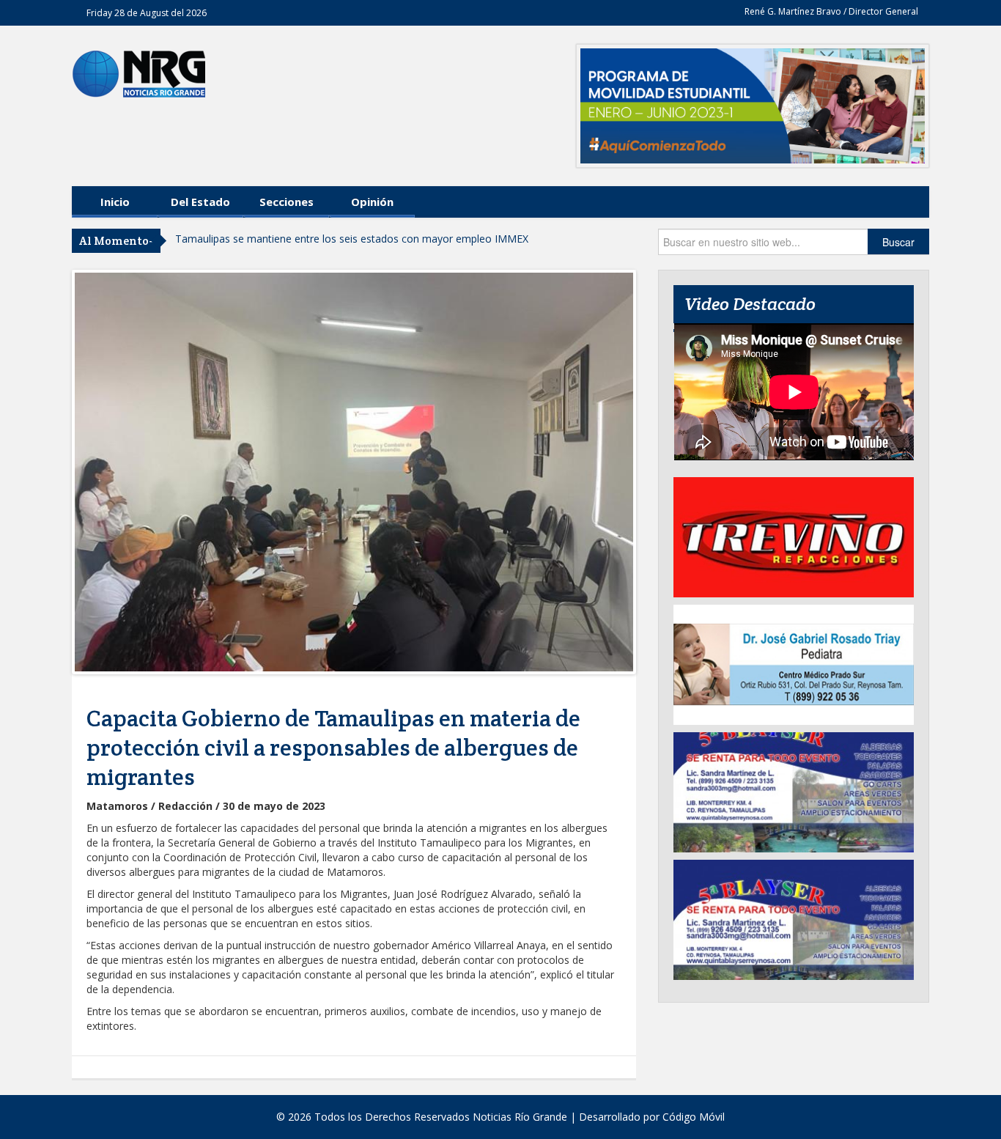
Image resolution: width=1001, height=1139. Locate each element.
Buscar (898, 242)
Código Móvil (693, 1117)
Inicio (115, 201)
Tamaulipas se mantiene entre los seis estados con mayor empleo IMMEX (351, 239)
